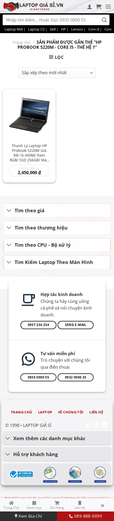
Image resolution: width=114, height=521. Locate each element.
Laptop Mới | (15, 29)
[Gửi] (104, 20)
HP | (64, 29)
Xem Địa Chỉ (29, 516)
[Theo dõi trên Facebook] (87, 425)
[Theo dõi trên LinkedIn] (104, 425)
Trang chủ (21, 42)
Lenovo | (78, 29)
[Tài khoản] (89, 6)
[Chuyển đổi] (9, 211)
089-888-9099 (87, 516)
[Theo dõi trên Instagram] (96, 425)
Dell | (54, 29)
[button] (98, 6)
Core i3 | (95, 29)
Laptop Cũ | (37, 29)
